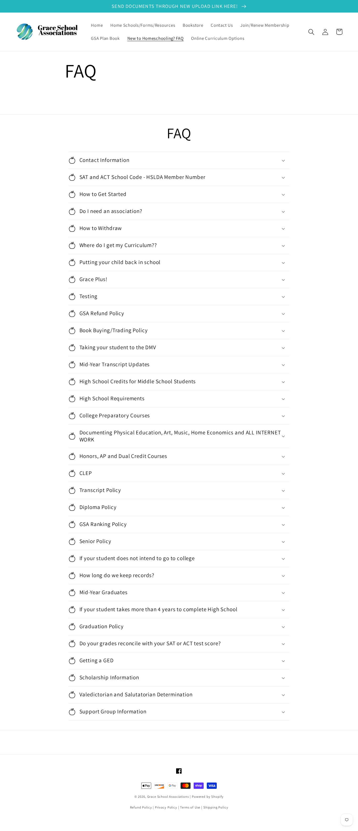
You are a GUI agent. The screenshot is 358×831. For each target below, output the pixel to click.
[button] (311, 32)
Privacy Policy (166, 807)
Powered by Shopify (208, 796)
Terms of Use (190, 807)
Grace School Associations (168, 796)
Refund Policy (141, 807)
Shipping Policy (215, 807)
